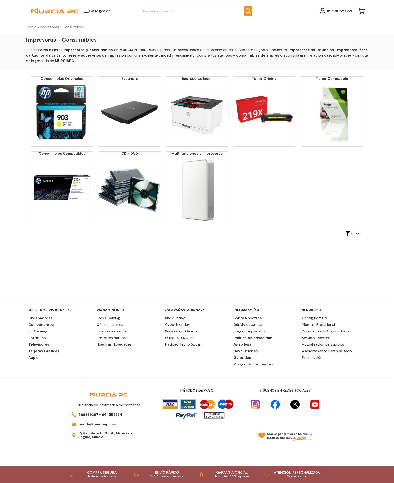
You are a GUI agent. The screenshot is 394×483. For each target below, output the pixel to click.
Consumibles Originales (62, 78)
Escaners (129, 78)
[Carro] (361, 11)
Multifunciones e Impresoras (197, 153)
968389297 (88, 414)
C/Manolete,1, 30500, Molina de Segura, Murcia (105, 435)
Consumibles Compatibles (62, 153)
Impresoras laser (197, 78)
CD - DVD (129, 153)
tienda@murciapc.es (97, 424)
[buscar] (248, 11)
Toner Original (264, 78)
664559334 (112, 414)
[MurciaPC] (55, 10)
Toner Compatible (332, 78)
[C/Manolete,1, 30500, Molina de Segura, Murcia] (74, 435)
